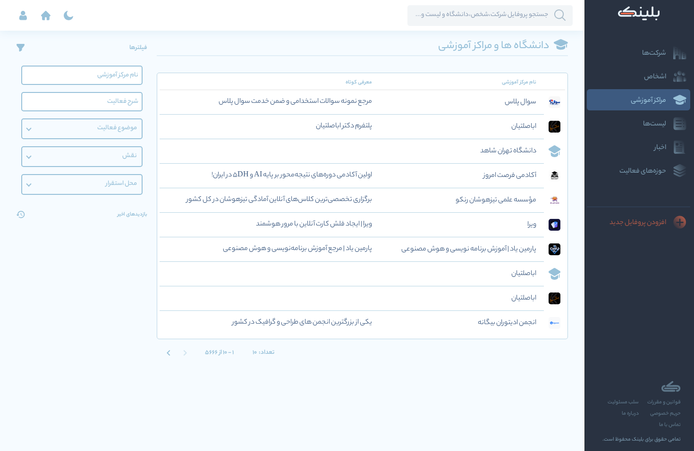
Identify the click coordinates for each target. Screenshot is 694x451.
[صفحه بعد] (169, 352)
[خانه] (45, 15)
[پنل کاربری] (23, 15)
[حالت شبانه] (68, 15)
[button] (82, 128)
